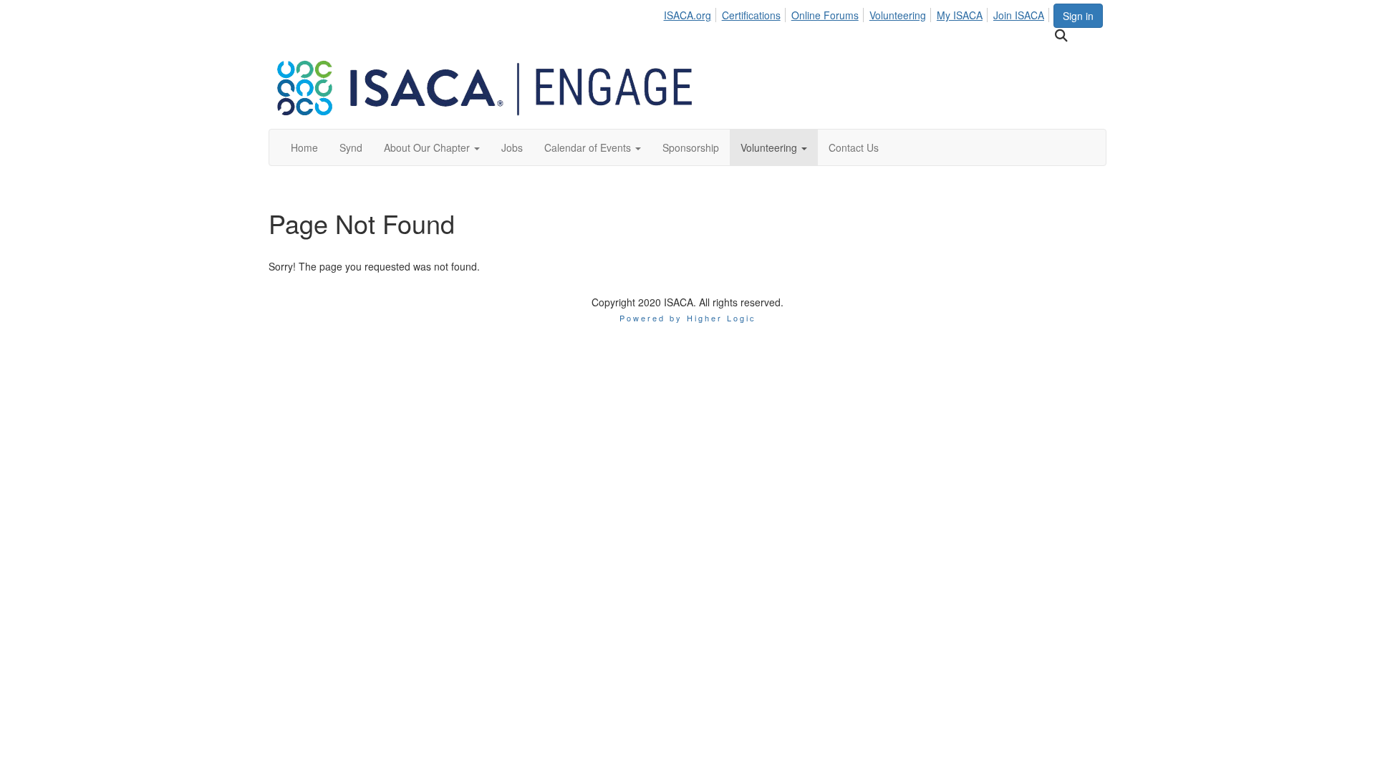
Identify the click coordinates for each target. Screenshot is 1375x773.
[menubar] (857, 13)
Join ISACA (1018, 15)
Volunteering (897, 15)
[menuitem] (691, 13)
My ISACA (960, 15)
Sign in (1078, 16)
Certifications (751, 15)
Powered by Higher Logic (687, 318)
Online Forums (825, 15)
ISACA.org (687, 15)
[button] (432, 147)
